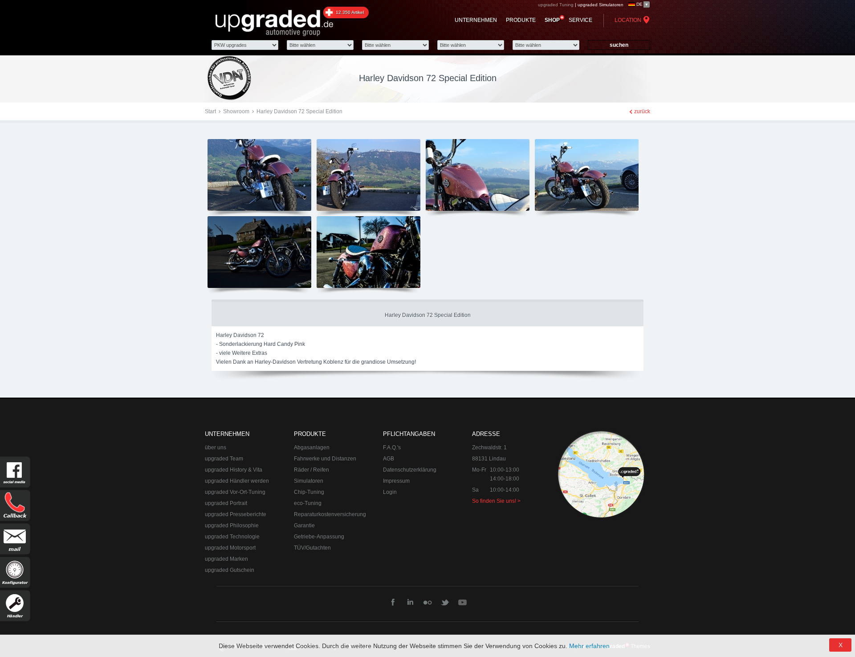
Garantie (304, 525)
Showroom (236, 111)
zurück (642, 111)
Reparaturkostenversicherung (330, 514)
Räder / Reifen (311, 470)
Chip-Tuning (309, 492)
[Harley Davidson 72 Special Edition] (259, 210)
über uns (215, 447)
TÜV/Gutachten (312, 548)
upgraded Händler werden (237, 481)
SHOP (552, 20)
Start (210, 111)
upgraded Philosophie (232, 525)
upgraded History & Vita (233, 470)
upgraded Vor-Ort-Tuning (235, 492)
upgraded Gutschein (229, 570)
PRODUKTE (521, 20)
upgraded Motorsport (230, 548)
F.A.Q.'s (392, 447)
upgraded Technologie (232, 537)
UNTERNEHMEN (476, 20)
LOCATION (628, 20)
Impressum (396, 481)
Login (390, 492)
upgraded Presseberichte (235, 514)
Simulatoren (308, 481)
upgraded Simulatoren (600, 4)
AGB (388, 459)
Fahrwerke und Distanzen (325, 459)
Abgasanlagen (312, 447)
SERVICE (580, 20)
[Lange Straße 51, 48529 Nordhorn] (601, 474)
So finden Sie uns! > (496, 501)
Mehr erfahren (589, 645)
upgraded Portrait (226, 503)
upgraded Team (224, 459)
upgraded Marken (226, 559)
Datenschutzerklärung (409, 470)
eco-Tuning (308, 503)
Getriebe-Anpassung (319, 537)
